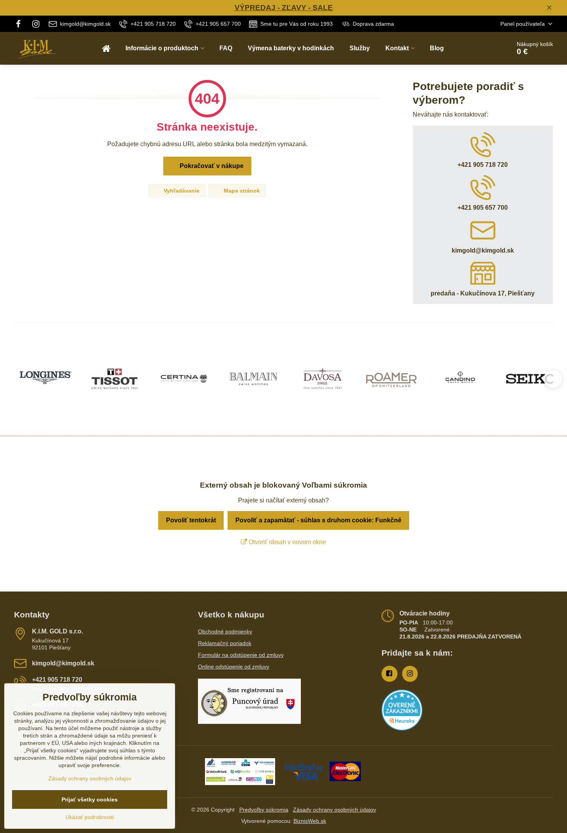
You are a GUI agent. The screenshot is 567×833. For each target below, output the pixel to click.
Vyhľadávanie (181, 190)
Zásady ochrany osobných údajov (334, 809)
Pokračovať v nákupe (211, 166)
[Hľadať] (483, 48)
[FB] (20, 24)
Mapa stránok (241, 190)
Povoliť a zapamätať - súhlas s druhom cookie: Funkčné (318, 520)
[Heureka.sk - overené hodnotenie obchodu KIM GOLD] (402, 728)
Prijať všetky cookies (90, 799)
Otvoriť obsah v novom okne (286, 542)
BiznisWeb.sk (309, 821)
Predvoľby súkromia (263, 809)
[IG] (36, 24)
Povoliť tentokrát (191, 520)
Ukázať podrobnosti (89, 817)
